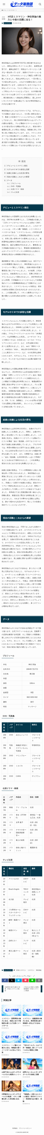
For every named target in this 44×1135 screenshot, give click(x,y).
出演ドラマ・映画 (17, 189)
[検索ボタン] (40, 4)
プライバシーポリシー (25, 1128)
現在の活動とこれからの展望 (18, 177)
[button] (5, 980)
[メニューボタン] (4, 4)
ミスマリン (31, 970)
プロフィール (16, 183)
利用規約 (15, 1128)
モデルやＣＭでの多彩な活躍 (18, 169)
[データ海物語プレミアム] (22, 4)
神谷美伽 (38, 970)
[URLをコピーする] (39, 980)
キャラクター (7, 23)
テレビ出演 (15, 192)
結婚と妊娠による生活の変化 (18, 173)
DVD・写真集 (16, 186)
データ (9, 180)
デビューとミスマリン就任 (17, 166)
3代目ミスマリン (21, 970)
